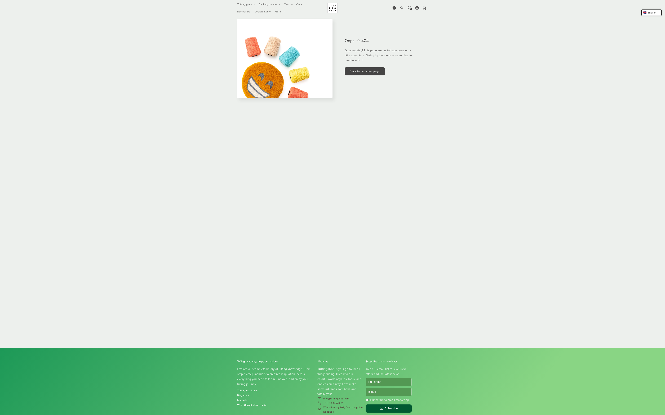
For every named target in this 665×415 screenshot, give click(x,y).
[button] (246, 4)
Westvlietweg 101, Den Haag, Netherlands (343, 409)
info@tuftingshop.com (336, 398)
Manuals (242, 400)
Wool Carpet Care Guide (252, 405)
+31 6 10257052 (333, 403)
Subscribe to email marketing (389, 400)
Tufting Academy (247, 390)
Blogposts (243, 395)
